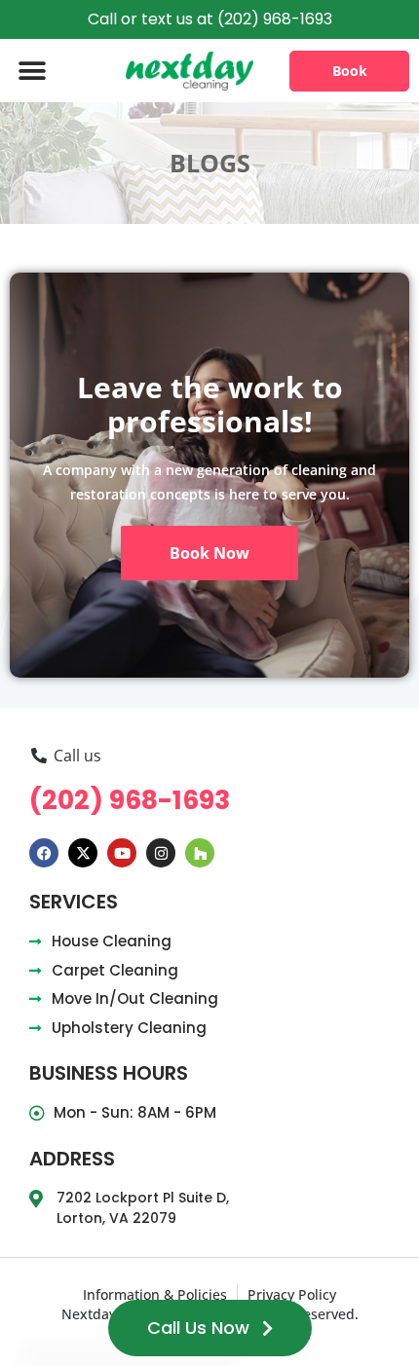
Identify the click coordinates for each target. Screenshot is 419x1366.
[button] (32, 70)
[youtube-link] (121, 853)
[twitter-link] (82, 853)
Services (73, 901)
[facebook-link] (43, 853)
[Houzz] (199, 853)
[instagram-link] (160, 853)
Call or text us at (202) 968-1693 (210, 19)
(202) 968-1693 (129, 800)
